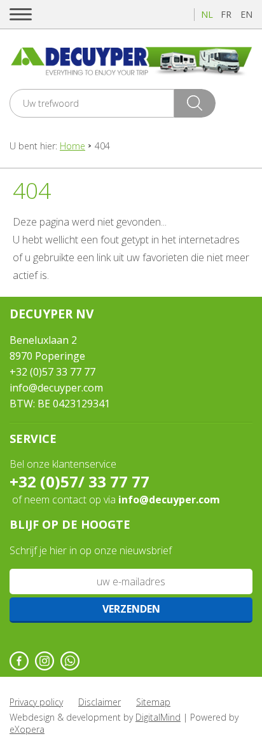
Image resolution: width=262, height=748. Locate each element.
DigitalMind (158, 717)
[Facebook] (19, 660)
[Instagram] (44, 660)
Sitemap (153, 702)
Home (72, 146)
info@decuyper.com (56, 388)
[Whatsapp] (69, 660)
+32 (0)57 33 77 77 (52, 372)
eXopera (27, 729)
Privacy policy (36, 702)
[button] (21, 14)
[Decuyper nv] (131, 60)
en (246, 14)
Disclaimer (99, 702)
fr (226, 14)
